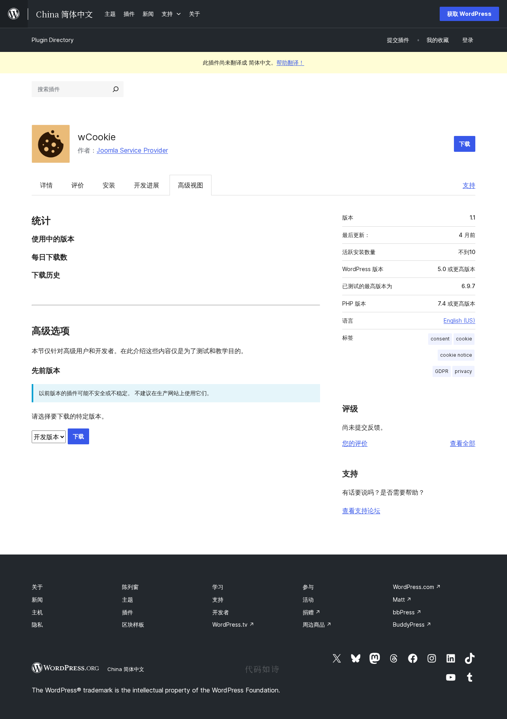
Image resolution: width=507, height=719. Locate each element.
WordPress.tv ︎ (233, 624)
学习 (217, 586)
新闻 (37, 599)
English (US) (459, 320)
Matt (402, 599)
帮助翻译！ (290, 62)
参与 (308, 586)
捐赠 (311, 612)
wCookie (97, 137)
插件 (127, 612)
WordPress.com (417, 586)
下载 (464, 143)
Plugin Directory (53, 39)
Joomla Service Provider (132, 150)
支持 (469, 185)
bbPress (407, 612)
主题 (127, 599)
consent (440, 339)
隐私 (37, 624)
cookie (464, 339)
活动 (308, 599)
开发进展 (146, 185)
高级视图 (190, 185)
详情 (46, 185)
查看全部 (462, 443)
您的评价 (355, 443)
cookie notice (456, 355)
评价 (77, 185)
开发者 (220, 612)
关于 (37, 586)
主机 (37, 612)
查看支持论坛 (361, 510)
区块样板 (133, 624)
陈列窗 (130, 586)
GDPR (441, 371)
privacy (463, 371)
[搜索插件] (116, 89)
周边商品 (317, 624)
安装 (109, 185)
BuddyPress (412, 624)
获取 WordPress (469, 13)
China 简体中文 (125, 669)
